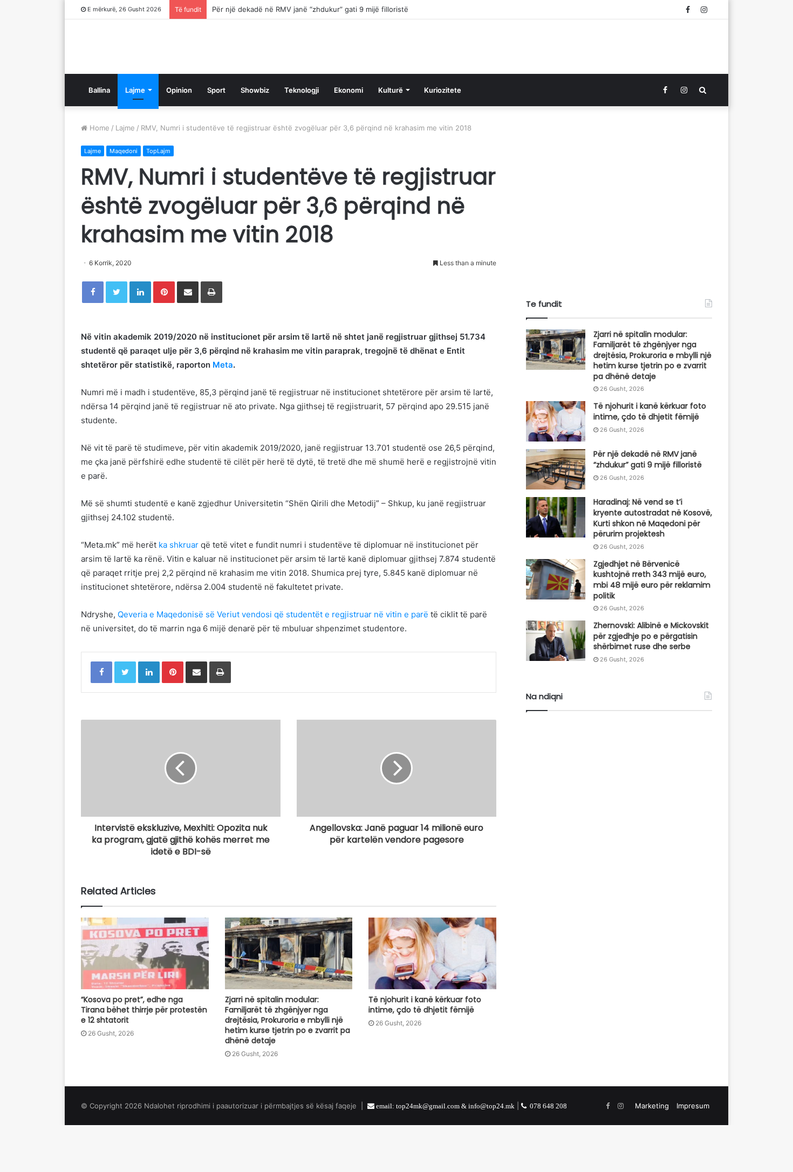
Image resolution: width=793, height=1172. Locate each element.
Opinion (179, 137)
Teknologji (301, 137)
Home (98, 174)
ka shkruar (179, 592)
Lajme (135, 137)
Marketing (652, 1152)
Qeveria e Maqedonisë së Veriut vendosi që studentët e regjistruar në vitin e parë (273, 661)
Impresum (692, 1152)
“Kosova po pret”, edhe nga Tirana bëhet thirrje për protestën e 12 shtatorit (144, 1056)
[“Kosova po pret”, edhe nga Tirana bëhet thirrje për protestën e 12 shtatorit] (145, 1000)
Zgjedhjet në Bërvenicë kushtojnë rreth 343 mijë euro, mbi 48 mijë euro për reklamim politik (651, 626)
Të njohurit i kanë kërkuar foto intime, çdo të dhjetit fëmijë (424, 1051)
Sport (216, 137)
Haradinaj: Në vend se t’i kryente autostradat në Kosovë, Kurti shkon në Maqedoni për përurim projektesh (652, 564)
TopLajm (158, 198)
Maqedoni (124, 198)
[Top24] (151, 70)
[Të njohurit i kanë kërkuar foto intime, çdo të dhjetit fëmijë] (432, 1000)
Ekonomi (348, 137)
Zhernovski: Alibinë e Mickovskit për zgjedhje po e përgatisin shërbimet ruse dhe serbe (651, 683)
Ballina (99, 137)
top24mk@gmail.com (428, 1152)
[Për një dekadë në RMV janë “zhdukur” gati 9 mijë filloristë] (555, 516)
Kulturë (390, 137)
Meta (223, 411)
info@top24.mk (491, 1152)
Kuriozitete (442, 137)
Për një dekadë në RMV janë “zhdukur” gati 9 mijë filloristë (310, 9)
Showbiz (255, 137)
